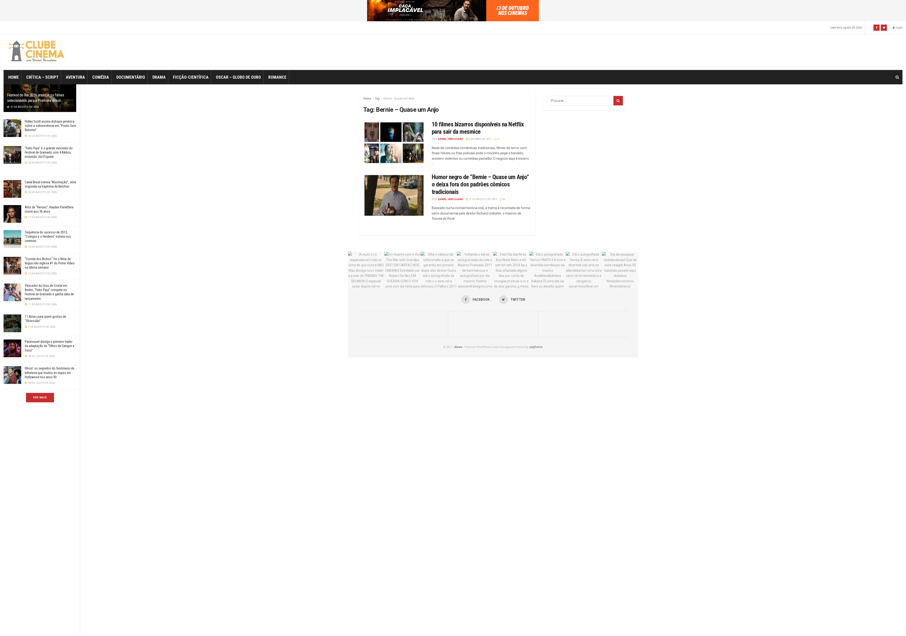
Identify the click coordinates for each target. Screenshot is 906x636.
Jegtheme (535, 347)
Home (13, 77)
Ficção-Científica (191, 77)
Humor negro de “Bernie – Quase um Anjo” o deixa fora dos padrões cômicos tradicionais (480, 184)
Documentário (130, 77)
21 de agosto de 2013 (482, 199)
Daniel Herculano (450, 139)
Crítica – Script (42, 77)
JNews (457, 347)
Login (898, 27)
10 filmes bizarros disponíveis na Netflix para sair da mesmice (478, 128)
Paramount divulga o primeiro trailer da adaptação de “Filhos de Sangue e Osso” (49, 346)
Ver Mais (40, 397)
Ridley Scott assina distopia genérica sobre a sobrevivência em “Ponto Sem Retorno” (50, 126)
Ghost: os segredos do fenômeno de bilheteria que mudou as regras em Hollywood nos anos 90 (49, 372)
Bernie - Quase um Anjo (398, 98)
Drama (159, 77)
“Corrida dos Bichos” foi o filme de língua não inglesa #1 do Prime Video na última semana (50, 263)
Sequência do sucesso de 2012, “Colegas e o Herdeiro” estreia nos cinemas (48, 236)
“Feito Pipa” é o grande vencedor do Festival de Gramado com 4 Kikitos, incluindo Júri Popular (49, 152)
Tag (377, 98)
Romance (277, 77)
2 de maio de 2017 (480, 139)
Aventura (75, 77)
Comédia (100, 77)
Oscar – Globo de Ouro (238, 77)
